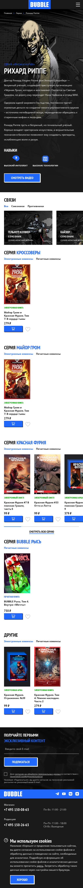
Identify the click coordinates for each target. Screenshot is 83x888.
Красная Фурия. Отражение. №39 (14, 696)
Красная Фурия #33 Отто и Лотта (46, 504)
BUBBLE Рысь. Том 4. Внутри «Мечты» (16, 603)
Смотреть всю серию (41, 531)
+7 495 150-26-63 (16, 825)
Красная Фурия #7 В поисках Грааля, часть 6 (16, 506)
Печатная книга (12, 596)
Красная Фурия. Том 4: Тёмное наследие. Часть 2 (46, 698)
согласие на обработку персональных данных (38, 774)
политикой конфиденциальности (26, 776)
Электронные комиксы (18, 259)
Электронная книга (13, 307)
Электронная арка (73, 497)
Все (6, 206)
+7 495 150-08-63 (16, 809)
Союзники (18, 206)
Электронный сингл (14, 497)
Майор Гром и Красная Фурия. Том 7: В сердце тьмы (16, 316)
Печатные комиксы (48, 259)
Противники (36, 206)
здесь (40, 866)
